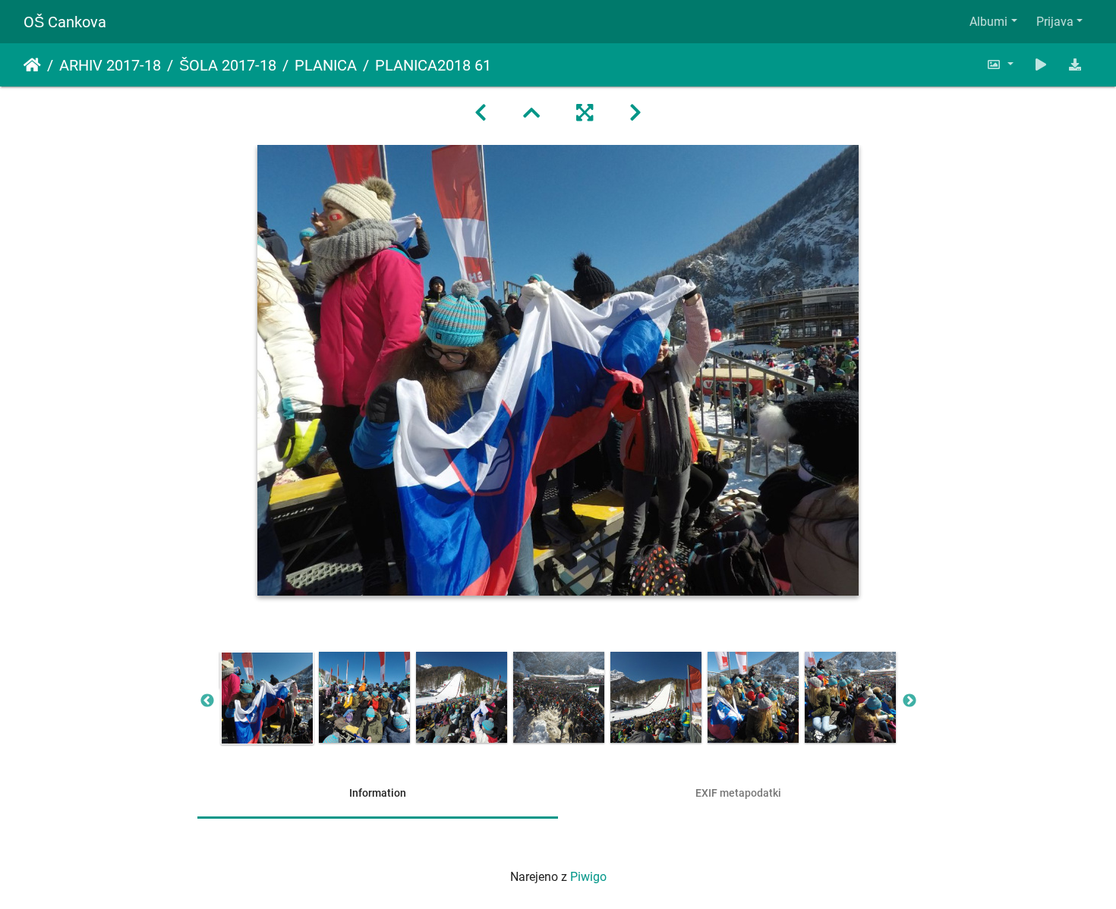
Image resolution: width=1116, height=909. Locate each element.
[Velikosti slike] (999, 64)
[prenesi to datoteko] (1075, 64)
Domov (32, 65)
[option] (267, 698)
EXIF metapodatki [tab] (738, 793)
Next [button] (909, 701)
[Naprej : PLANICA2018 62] (635, 113)
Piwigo (588, 877)
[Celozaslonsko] (584, 113)
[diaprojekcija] (1040, 64)
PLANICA (326, 65)
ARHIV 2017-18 (110, 65)
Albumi (988, 21)
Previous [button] (207, 701)
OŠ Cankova (65, 22)
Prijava (1054, 21)
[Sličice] (531, 113)
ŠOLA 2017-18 (227, 65)
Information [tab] (377, 793)
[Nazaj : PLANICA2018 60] (480, 113)
